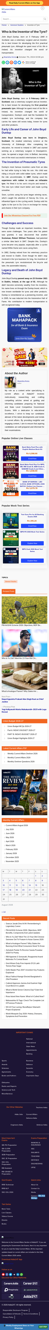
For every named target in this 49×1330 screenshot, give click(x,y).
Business (29, 1061)
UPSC (33, 1167)
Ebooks (4, 1220)
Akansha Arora (10, 57)
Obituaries (6, 1082)
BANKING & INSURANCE (36, 1144)
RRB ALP (5, 1188)
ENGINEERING (37, 1164)
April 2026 (10, 841)
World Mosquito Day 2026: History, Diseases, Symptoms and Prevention (24, 1015)
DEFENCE (35, 1160)
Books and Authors (9, 1076)
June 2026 (10, 833)
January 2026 (11, 853)
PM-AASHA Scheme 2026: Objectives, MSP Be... (21, 625)
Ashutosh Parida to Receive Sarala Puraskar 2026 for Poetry (24, 951)
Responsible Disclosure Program (15, 1310)
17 (4, 890)
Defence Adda (31, 1118)
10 (4, 885)
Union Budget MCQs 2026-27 (19, 726)
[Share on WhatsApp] (3, 62)
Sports (4, 1061)
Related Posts (8, 591)
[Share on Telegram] (7, 62)
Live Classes (6, 1213)
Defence (29, 1064)
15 (36, 885)
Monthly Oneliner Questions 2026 (21, 762)
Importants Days (32, 1076)
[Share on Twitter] (19, 62)
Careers (38, 1197)
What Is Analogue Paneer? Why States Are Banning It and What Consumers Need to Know (25, 944)
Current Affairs (31, 1114)
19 (17, 890)
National (29, 1039)
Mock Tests (6, 1209)
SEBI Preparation (8, 1155)
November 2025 (12, 861)
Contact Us (35, 1188)
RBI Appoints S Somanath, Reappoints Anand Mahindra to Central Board (24, 958)
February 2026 (12, 849)
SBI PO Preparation (9, 1145)
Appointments (31, 1050)
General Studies (16, 25)
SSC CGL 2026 (7, 1192)
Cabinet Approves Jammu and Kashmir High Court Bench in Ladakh (24, 984)
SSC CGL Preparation (6, 1163)
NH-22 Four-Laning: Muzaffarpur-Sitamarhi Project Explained (23, 1008)
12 (17, 885)
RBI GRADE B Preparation (7, 1173)
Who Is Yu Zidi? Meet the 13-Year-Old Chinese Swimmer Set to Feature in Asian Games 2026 (25, 938)
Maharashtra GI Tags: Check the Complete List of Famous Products (25, 1001)
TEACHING (35, 1156)
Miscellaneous (7, 1094)
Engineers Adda (17, 1125)
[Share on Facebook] (15, 62)
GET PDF (43, 1327)
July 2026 (10, 829)
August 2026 (17, 825)
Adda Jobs (19, 1114)
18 (10, 890)
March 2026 (10, 845)
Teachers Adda (41, 1107)
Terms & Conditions (30, 1314)
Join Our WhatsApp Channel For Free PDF (22, 215)
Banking (29, 1054)
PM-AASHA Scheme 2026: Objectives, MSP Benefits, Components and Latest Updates (23, 931)
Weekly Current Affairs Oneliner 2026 (22, 754)
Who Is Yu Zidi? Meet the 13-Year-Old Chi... (19, 658)
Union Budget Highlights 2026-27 (21, 738)
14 (30, 885)
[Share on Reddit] (11, 62)
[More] (42, 8)
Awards (4, 1064)
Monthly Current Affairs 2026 (19, 758)
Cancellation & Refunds (12, 1314)
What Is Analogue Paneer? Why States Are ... (20, 691)
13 (23, 885)
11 (10, 885)
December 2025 (12, 857)
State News (30, 1046)
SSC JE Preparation (9, 1158)
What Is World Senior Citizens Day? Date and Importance (24, 991)
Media (33, 1192)
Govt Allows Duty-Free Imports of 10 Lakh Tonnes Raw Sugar (23, 964)
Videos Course (7, 1216)
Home (4, 25)
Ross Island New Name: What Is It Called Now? (25, 996)
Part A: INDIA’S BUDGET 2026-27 (21, 730)
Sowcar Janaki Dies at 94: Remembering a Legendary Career (23, 925)
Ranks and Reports (9, 1086)
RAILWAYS (35, 1152)
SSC (32, 1149)
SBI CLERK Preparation (6, 1150)
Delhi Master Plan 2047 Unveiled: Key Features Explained (25, 971)
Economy (29, 1072)
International (31, 1043)
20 (23, 890)
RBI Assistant (7, 1168)
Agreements (6, 1072)
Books (4, 1224)
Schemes (5, 1068)
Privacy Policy (8, 1317)
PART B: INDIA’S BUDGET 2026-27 (22, 734)
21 (30, 890)
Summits (29, 1068)
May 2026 (10, 837)
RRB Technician (8, 1185)
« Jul (4, 912)
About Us (34, 1185)
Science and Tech (8, 1090)
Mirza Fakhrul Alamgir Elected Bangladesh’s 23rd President (24, 978)
